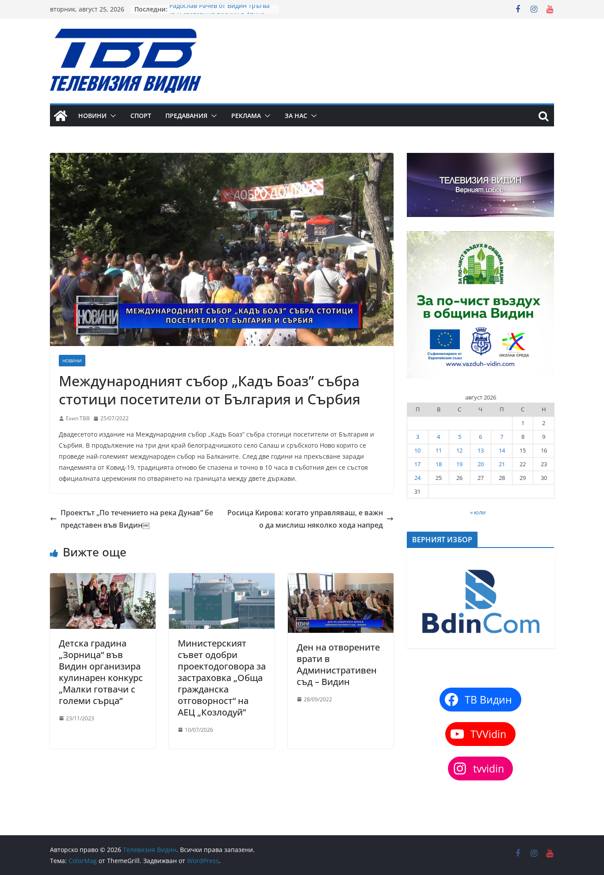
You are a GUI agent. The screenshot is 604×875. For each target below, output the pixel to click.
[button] (111, 116)
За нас (296, 115)
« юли (477, 512)
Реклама (246, 115)
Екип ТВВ (78, 418)
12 (459, 450)
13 (481, 450)
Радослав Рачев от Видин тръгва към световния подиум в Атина (219, 13)
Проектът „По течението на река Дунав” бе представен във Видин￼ (137, 519)
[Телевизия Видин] (60, 115)
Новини (92, 115)
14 (502, 450)
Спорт (140, 115)
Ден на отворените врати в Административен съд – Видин (338, 664)
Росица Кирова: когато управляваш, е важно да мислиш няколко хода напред (305, 519)
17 (417, 464)
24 (417, 478)
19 (459, 464)
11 (439, 450)
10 (417, 450)
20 (481, 464)
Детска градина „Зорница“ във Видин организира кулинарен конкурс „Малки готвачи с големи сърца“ (101, 672)
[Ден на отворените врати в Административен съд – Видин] (341, 579)
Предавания (186, 115)
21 (502, 464)
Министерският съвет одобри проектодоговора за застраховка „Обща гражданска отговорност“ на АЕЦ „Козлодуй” (222, 677)
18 (439, 464)
